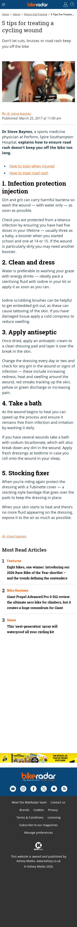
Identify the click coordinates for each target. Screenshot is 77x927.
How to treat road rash (28, 173)
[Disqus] (38, 697)
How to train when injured (31, 166)
